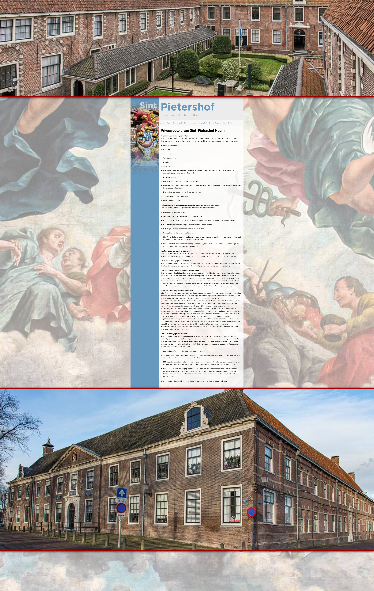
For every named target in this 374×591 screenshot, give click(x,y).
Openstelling (193, 123)
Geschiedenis (203, 123)
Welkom (162, 123)
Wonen (169, 123)
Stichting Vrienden (215, 123)
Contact (230, 123)
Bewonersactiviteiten (180, 123)
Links (224, 123)
